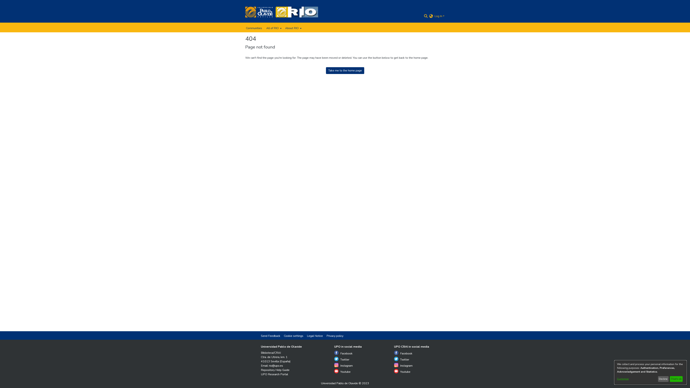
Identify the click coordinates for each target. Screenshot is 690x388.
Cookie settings (293, 336)
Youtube (345, 372)
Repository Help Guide (275, 370)
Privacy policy (334, 336)
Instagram (346, 366)
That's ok (676, 379)
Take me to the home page (345, 71)
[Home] (259, 12)
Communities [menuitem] (254, 28)
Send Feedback (270, 336)
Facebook (346, 354)
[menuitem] (274, 28)
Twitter (344, 360)
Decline (663, 379)
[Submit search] (426, 16)
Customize (623, 379)
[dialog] (650, 372)
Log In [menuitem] (438, 16)
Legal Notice (315, 336)
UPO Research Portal (274, 374)
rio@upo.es (276, 366)
